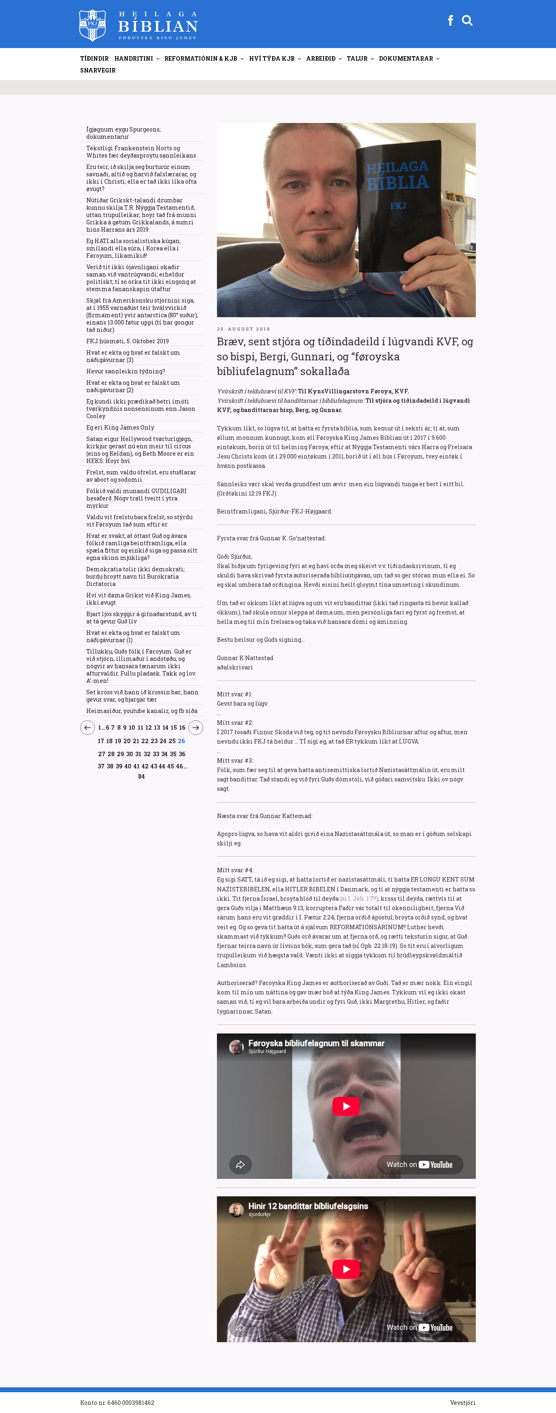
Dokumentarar (406, 58)
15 (174, 727)
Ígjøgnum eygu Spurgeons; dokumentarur (123, 132)
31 (138, 754)
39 (119, 766)
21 (136, 741)
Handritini (133, 58)
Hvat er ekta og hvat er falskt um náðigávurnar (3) (133, 356)
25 (172, 741)
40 (128, 766)
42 (145, 766)
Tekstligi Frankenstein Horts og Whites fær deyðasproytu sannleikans (141, 151)
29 (120, 754)
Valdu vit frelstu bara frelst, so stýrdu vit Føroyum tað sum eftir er (139, 520)
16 (182, 727)
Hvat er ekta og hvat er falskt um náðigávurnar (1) (133, 636)
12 (149, 727)
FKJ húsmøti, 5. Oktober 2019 (127, 341)
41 (136, 766)
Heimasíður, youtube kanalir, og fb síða (141, 711)
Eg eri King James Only (120, 427)
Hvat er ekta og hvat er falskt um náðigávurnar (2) (133, 386)
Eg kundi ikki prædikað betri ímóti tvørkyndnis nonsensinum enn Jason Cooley (140, 408)
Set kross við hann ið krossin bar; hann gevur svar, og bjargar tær (142, 695)
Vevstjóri (463, 1402)
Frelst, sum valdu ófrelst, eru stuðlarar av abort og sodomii (141, 475)
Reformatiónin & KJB (200, 58)
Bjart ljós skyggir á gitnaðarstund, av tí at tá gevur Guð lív (141, 617)
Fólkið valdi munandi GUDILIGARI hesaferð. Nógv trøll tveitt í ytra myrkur (136, 498)
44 (162, 766)
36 (182, 754)
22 (145, 741)
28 (111, 754)
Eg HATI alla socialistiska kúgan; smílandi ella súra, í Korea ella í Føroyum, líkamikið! (133, 248)
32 (147, 754)
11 (140, 727)
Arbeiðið (320, 58)
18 (110, 741)
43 (154, 766)
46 (180, 766)
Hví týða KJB (272, 58)
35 (173, 754)
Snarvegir (98, 70)
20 (127, 741)
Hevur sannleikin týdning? (125, 371)
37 (101, 766)
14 (165, 727)
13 (157, 727)
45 (171, 766)
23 (154, 741)
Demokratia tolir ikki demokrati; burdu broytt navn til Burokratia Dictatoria (135, 576)
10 (132, 727)
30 (130, 754)
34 (165, 754)
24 (163, 741)
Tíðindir (94, 58)
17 (101, 741)
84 (141, 776)
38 (110, 766)
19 (118, 741)
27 (102, 754)
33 (156, 754)
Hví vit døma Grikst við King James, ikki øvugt (138, 598)
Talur (357, 58)
